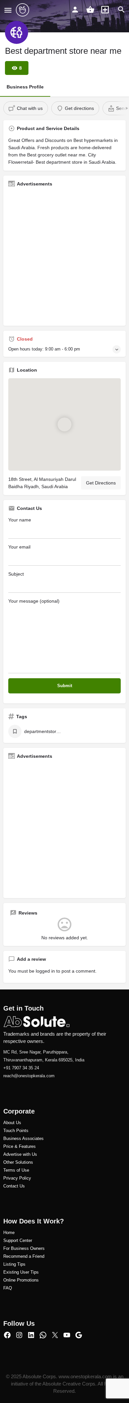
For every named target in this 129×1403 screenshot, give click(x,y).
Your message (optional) (34, 601)
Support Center (17, 1240)
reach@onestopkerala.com (29, 1075)
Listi (7, 1264)
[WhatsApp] (43, 1335)
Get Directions (101, 482)
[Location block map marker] (64, 424)
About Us (12, 1122)
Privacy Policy (17, 1178)
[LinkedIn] (31, 1335)
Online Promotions (21, 1280)
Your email (19, 547)
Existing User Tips (21, 1272)
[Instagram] (19, 1335)
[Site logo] (23, 10)
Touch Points (15, 1130)
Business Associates (23, 1138)
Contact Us (14, 1186)
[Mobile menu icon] (8, 10)
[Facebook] (7, 1335)
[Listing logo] (16, 32)
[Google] (79, 1335)
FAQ (7, 1288)
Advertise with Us (20, 1154)
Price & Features (19, 1146)
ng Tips (18, 1264)
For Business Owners (24, 1248)
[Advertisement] (64, 256)
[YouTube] (67, 1335)
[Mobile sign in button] (75, 9)
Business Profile (25, 86)
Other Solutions (18, 1162)
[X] (55, 1335)
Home (9, 1232)
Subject (16, 574)
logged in (45, 971)
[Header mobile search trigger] (121, 9)
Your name (19, 519)
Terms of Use (16, 1170)
